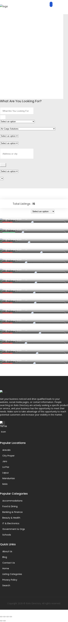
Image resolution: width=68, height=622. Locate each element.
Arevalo (6, 450)
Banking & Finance (12, 512)
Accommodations (12, 500)
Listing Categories (12, 574)
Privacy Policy (9, 579)
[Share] (7, 616)
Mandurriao (8, 478)
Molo (5, 484)
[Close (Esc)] (10, 616)
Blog (4, 557)
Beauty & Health (11, 517)
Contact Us (8, 562)
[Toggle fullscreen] (4, 616)
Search (6, 585)
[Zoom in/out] (1, 616)
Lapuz (5, 472)
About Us (7, 551)
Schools (6, 534)
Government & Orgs (13, 529)
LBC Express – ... (16, 219)
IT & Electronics (10, 523)
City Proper (8, 455)
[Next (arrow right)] (4, 620)
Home (5, 568)
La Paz (5, 467)
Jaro (4, 461)
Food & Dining (10, 506)
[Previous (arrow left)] (1, 620)
